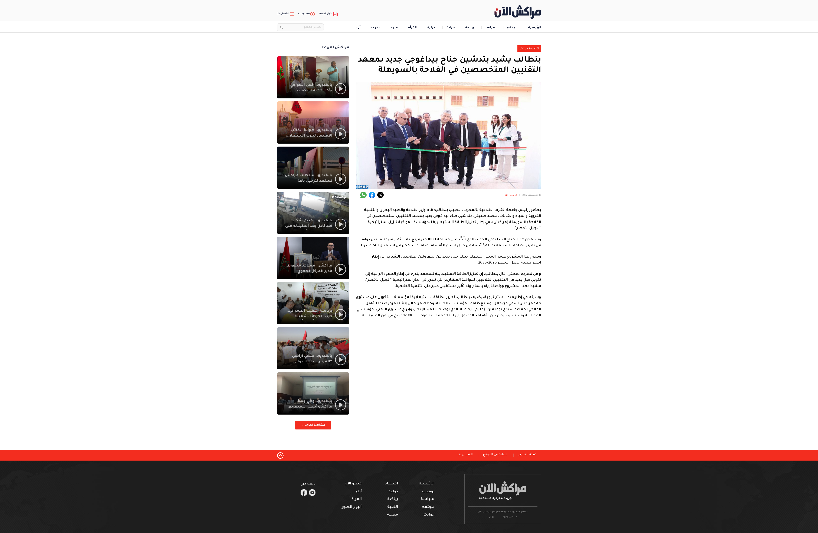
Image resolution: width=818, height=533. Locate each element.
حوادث (450, 27)
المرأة (412, 27)
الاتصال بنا (283, 14)
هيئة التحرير (527, 455)
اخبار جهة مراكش (529, 48)
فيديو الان (353, 484)
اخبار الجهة (325, 14)
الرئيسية (534, 27)
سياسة (490, 27)
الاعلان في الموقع (496, 455)
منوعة (375, 27)
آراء (358, 27)
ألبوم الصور (352, 507)
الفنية (392, 507)
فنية (394, 27)
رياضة (469, 27)
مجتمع (512, 27)
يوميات (428, 492)
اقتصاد (391, 484)
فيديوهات (304, 14)
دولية (431, 27)
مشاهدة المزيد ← (313, 425)
